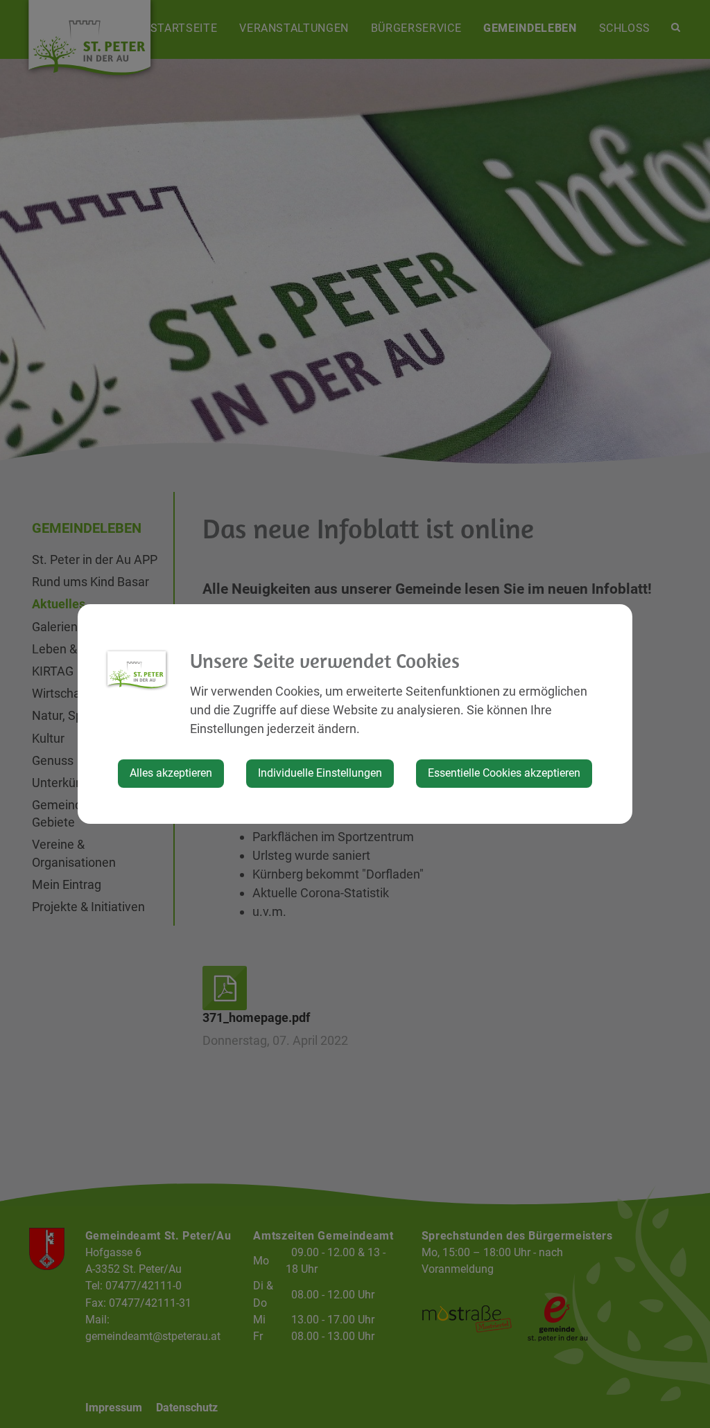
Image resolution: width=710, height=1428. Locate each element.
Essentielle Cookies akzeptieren (504, 772)
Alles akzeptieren (171, 772)
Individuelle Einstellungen (320, 772)
